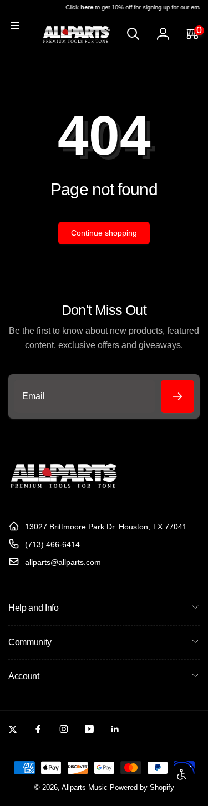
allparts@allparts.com (63, 562)
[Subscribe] (177, 396)
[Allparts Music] (63, 499)
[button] (15, 25)
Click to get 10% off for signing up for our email (134, 7)
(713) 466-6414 (52, 544)
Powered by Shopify (142, 788)
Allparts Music (85, 788)
